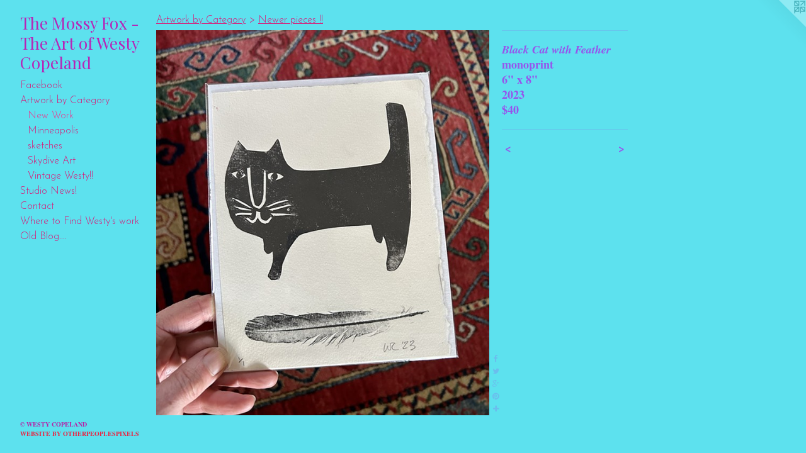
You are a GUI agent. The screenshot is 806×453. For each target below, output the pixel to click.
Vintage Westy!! (60, 176)
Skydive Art (52, 161)
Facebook (41, 86)
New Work (51, 116)
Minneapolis (53, 131)
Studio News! (48, 191)
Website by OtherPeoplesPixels (79, 433)
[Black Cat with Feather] (322, 222)
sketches (45, 146)
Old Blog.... (43, 237)
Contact (37, 206)
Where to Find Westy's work (79, 221)
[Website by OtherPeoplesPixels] (781, 25)
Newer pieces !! (290, 20)
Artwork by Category (65, 101)
